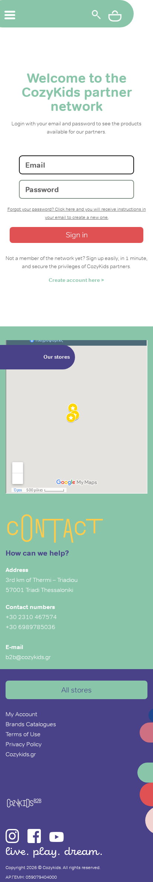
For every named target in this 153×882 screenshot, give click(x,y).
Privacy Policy (24, 744)
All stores (76, 689)
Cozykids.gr (21, 754)
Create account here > (76, 280)
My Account (21, 714)
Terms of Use (23, 734)
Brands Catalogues (31, 724)
